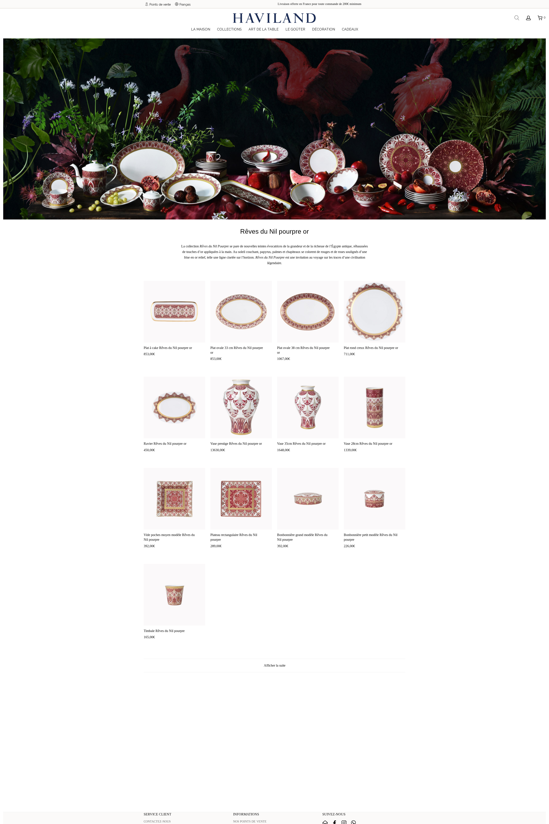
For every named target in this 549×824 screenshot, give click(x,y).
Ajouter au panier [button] (152, 360)
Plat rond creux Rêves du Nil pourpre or (371, 348)
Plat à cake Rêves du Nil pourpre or (168, 348)
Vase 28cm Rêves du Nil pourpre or (368, 443)
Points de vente (160, 4)
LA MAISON (200, 29)
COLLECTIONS (229, 29)
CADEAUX (350, 29)
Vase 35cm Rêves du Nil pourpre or (301, 443)
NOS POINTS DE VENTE (250, 821)
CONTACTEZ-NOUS (157, 821)
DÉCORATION (323, 29)
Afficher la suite (274, 665)
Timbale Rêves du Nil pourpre (164, 631)
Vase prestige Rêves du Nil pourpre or (236, 443)
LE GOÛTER (295, 29)
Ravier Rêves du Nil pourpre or (165, 443)
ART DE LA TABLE (264, 29)
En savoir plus (174, 360)
